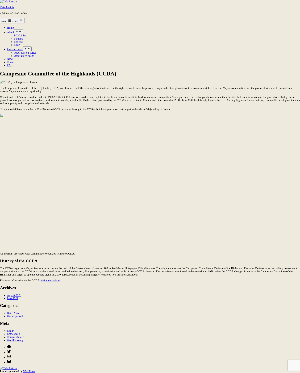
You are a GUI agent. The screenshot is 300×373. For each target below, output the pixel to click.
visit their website (50, 280)
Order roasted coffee (25, 52)
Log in (10, 330)
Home (10, 27)
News (10, 58)
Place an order (15, 49)
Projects (18, 41)
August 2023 (14, 295)
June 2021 (12, 298)
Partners (18, 38)
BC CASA (20, 35)
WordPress (29, 371)
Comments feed (15, 337)
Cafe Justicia (7, 7)
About (10, 32)
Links (17, 44)
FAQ (9, 65)
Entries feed (13, 333)
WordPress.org (15, 340)
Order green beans (24, 55)
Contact (11, 62)
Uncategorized (15, 316)
